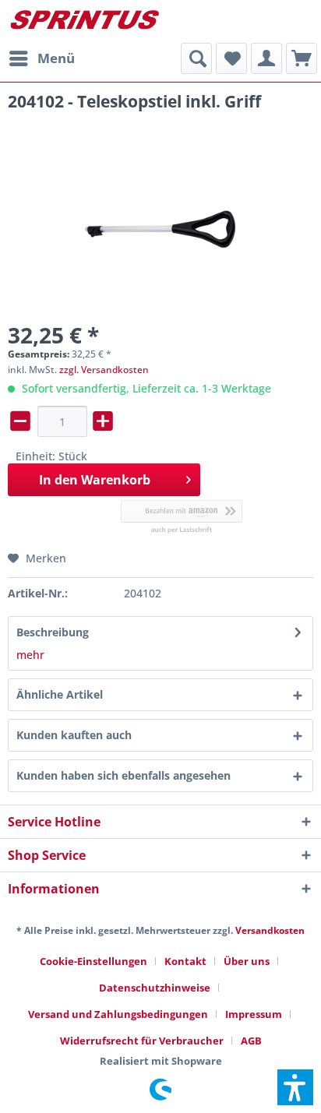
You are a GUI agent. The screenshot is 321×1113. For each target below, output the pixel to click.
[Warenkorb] (301, 58)
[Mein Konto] (266, 58)
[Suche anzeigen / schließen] (196, 58)
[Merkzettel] (231, 58)
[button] (295, 1087)
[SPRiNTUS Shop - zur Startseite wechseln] (84, 21)
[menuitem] (41, 58)
